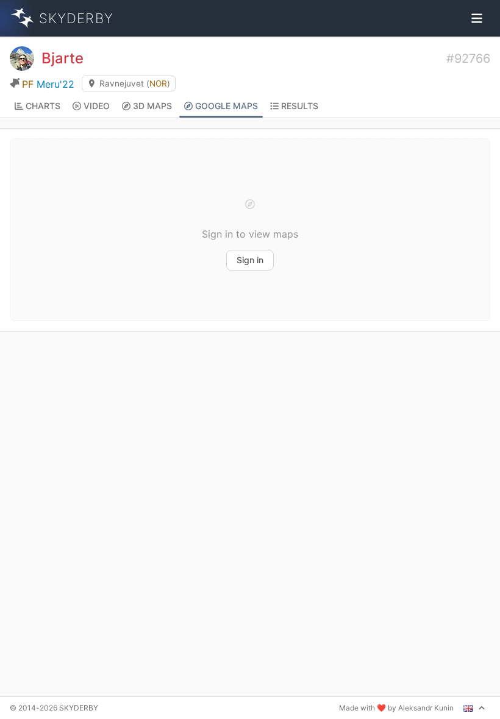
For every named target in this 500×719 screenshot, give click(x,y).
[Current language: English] (474, 708)
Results (299, 106)
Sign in (250, 260)
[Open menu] (476, 18)
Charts (43, 106)
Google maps (226, 106)
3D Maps (152, 106)
